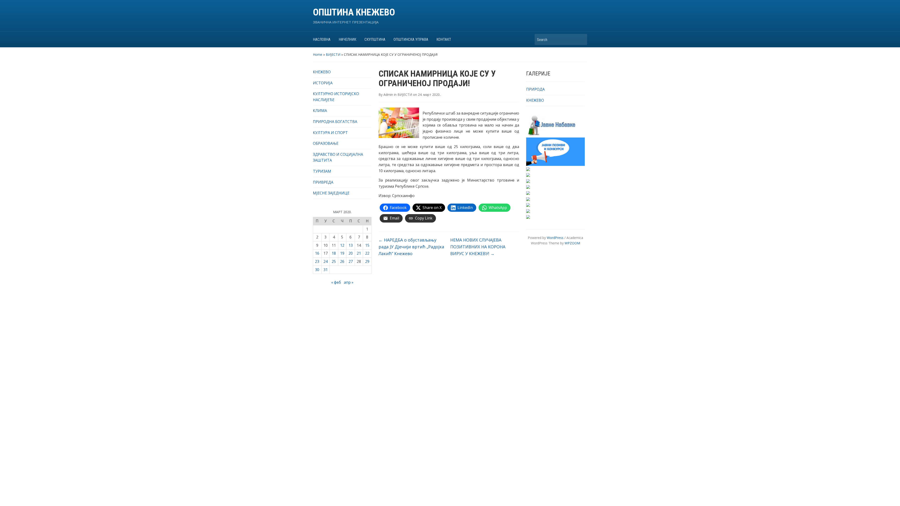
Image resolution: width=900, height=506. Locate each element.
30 (317, 269)
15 (367, 245)
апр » (348, 282)
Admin (388, 94)
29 (367, 261)
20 (351, 253)
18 (334, 253)
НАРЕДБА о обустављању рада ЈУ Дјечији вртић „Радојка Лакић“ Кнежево (411, 246)
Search (581, 39)
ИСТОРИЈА (323, 83)
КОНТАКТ (443, 39)
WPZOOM (572, 243)
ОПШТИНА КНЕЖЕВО (354, 12)
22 (367, 253)
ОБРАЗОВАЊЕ (325, 143)
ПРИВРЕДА (323, 182)
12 (342, 245)
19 (342, 253)
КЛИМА (320, 110)
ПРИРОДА (535, 89)
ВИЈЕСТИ (333, 54)
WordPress (555, 237)
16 (317, 253)
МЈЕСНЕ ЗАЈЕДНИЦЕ (331, 193)
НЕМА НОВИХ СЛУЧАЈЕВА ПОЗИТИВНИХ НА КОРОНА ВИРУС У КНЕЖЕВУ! (477, 246)
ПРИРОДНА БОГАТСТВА (335, 121)
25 (334, 261)
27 (351, 261)
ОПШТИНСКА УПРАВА (411, 39)
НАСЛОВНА (321, 39)
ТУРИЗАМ (322, 171)
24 (325, 261)
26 (342, 261)
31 (325, 269)
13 (351, 245)
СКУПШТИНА (374, 39)
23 (317, 261)
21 (359, 253)
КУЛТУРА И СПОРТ (330, 132)
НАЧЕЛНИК (347, 39)
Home (317, 54)
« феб (336, 282)
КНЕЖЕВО (322, 71)
